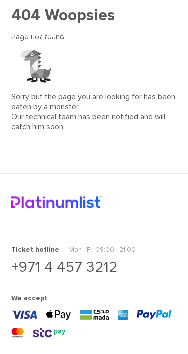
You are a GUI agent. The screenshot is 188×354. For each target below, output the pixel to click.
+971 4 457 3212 (64, 267)
